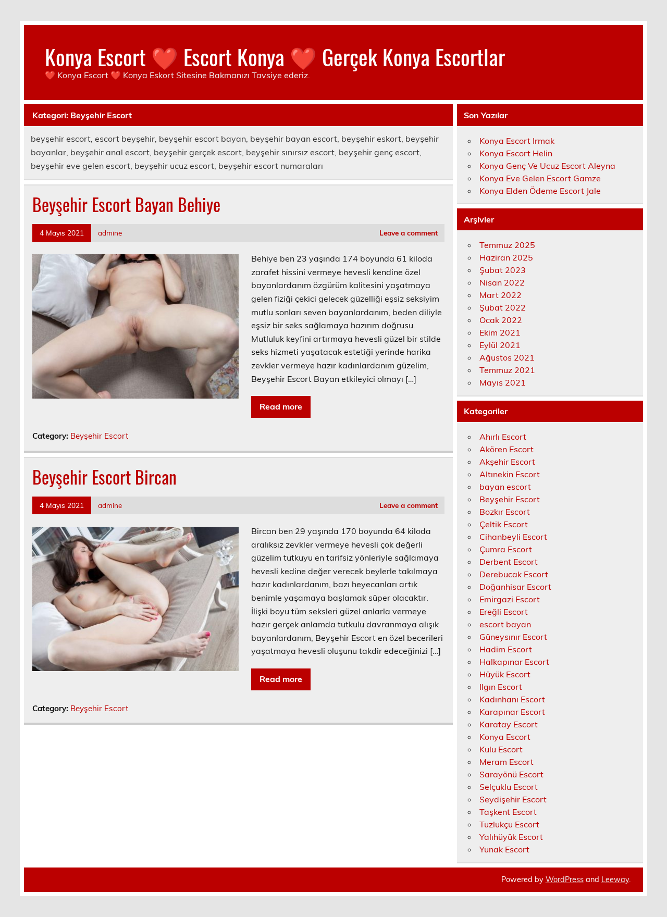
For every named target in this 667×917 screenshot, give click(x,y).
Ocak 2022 (500, 320)
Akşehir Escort (507, 461)
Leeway (615, 879)
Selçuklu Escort (508, 787)
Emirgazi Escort (509, 599)
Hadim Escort (505, 649)
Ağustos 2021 (507, 357)
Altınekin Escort (509, 474)
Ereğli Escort (503, 611)
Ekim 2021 (500, 332)
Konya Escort (504, 737)
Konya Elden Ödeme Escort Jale (540, 190)
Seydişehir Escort (513, 799)
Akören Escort (506, 449)
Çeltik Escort (503, 524)
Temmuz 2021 (507, 370)
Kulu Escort (501, 749)
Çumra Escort (505, 549)
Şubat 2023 (502, 270)
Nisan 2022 (502, 282)
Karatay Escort (508, 724)
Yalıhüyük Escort (511, 837)
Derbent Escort (508, 561)
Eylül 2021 (500, 345)
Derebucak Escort (513, 574)
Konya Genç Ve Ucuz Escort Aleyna (547, 165)
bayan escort (505, 486)
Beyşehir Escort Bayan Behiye (126, 204)
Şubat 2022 (502, 307)
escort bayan (505, 624)
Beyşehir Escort (99, 436)
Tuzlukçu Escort (509, 824)
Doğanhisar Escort (515, 586)
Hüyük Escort (504, 674)
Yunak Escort (504, 849)
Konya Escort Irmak (516, 140)
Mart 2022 (500, 295)
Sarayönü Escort (511, 774)
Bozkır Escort (504, 511)
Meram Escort (506, 762)
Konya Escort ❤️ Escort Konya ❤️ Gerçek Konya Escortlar (275, 56)
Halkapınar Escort (514, 661)
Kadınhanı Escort (512, 699)
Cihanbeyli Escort (513, 536)
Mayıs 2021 (502, 382)
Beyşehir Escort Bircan (104, 477)
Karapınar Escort (512, 712)
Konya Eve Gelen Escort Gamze (540, 178)
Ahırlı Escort (502, 436)
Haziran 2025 (506, 257)
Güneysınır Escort (513, 636)
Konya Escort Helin (515, 153)
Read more (281, 406)
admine (110, 232)
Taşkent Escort (508, 812)
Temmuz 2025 (507, 245)
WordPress (565, 879)
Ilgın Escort (500, 686)
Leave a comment (408, 232)
